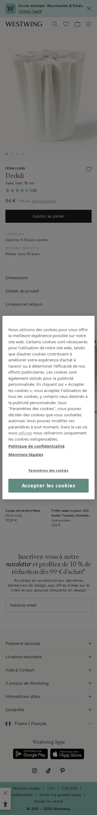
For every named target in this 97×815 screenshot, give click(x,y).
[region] (48, 408)
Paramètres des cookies (49, 470)
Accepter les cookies (48, 485)
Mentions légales (25, 454)
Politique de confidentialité (36, 446)
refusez (25, 432)
